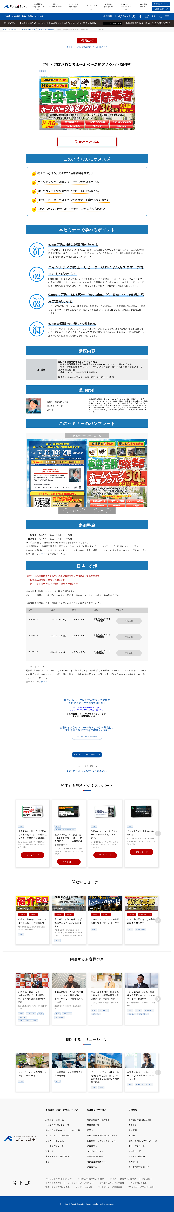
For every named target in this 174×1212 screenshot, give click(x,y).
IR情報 (132, 1135)
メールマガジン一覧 (54, 1146)
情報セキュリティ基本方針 (112, 1183)
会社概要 (133, 1130)
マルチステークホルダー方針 (141, 1187)
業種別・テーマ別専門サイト (58, 1156)
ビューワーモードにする (87, 435)
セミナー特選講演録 (54, 1141)
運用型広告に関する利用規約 (91, 1179)
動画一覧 (49, 1151)
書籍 (47, 1162)
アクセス (133, 1125)
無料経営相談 (93, 1125)
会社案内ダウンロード (139, 1167)
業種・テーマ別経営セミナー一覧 (102, 1135)
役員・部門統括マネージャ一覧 (143, 1141)
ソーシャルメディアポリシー (81, 1183)
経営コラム (92, 1167)
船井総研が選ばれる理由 (140, 1120)
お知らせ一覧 (135, 1151)
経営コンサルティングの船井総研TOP (19, 29)
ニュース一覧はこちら (112, 23)
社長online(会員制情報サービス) (102, 1141)
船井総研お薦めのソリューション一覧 (62, 1130)
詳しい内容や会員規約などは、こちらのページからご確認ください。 (87, 708)
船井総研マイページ (96, 1156)
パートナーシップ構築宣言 (110, 1187)
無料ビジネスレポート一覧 (57, 1135)
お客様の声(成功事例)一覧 (57, 1125)
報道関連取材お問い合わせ (57, 1187)
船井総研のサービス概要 (98, 1120)
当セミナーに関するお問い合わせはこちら (87, 47)
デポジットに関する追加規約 (123, 1179)
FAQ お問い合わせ (138, 1183)
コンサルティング (95, 1151)
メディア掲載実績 (137, 1156)
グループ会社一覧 (137, 1146)
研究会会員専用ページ (97, 1162)
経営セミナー (93, 1130)
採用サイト (134, 1162)
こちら (44, 554)
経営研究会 (92, 1146)
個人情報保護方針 (53, 1183)
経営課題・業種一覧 (54, 1120)
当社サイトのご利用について (58, 1179)
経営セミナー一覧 (46, 29)
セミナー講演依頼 (84, 1187)
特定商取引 (147, 1179)
